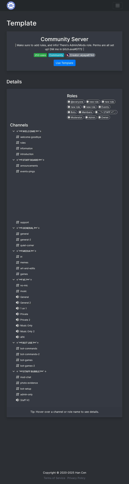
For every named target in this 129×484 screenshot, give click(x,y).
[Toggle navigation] (117, 5)
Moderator (76, 117)
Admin (91, 117)
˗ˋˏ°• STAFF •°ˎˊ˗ (106, 112)
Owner (105, 117)
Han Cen (80, 472)
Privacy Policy (76, 478)
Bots (73, 112)
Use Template (64, 63)
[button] (80, 55)
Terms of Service (54, 478)
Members (86, 112)
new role (94, 101)
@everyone (76, 101)
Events (105, 106)
